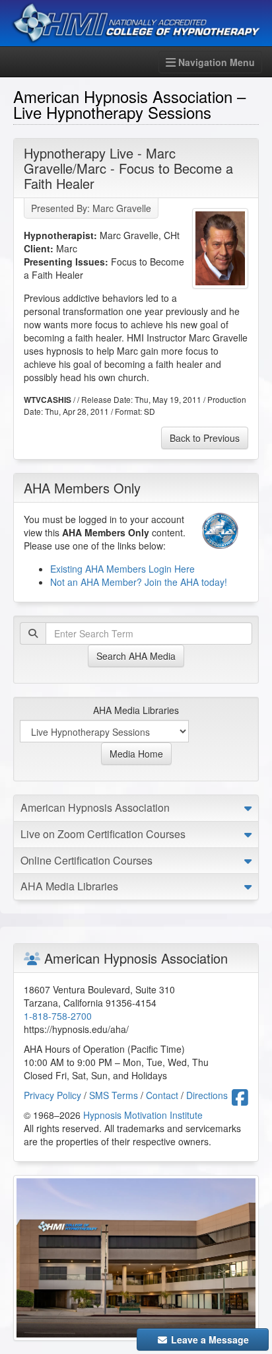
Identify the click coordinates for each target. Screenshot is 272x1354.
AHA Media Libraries (136, 710)
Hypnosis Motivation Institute (143, 1115)
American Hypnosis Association (95, 807)
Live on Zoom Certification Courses (103, 833)
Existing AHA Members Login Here (122, 568)
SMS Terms (113, 1095)
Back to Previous (205, 438)
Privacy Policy (52, 1095)
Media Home (136, 753)
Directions (207, 1095)
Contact (162, 1095)
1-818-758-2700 (58, 1015)
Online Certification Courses (86, 860)
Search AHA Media (136, 655)
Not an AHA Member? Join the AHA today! (138, 581)
